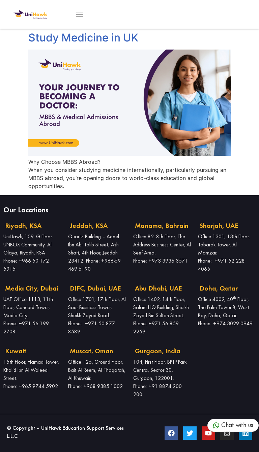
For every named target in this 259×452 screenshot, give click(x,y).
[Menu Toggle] (79, 14)
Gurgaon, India (157, 351)
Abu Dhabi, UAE (158, 288)
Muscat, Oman (91, 351)
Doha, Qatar (219, 288)
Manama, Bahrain (162, 226)
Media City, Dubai (31, 288)
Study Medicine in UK (83, 37)
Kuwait (15, 351)
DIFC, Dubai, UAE (95, 288)
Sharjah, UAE (219, 226)
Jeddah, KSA (89, 226)
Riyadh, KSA (23, 226)
